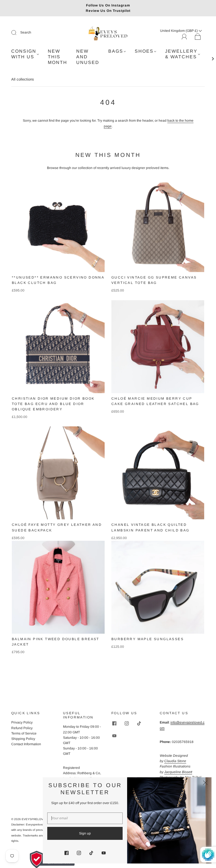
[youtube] (114, 735)
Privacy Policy (22, 722)
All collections (22, 79)
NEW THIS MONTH (57, 57)
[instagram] (126, 723)
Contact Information (26, 744)
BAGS (115, 51)
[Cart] (198, 37)
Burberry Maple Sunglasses (147, 639)
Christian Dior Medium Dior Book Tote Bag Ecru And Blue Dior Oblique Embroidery (53, 404)
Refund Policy (22, 728)
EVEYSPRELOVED (34, 819)
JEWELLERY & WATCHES (181, 54)
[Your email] (85, 818)
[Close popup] (205, 783)
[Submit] (17, 32)
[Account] (184, 37)
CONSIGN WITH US (23, 54)
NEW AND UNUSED (87, 57)
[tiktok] (139, 723)
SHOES (144, 51)
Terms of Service (24, 733)
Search (25, 32)
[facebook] (114, 723)
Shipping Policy (23, 739)
